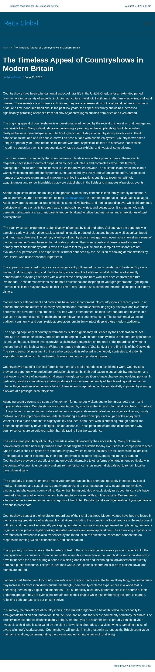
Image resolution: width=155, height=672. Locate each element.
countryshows (74, 197)
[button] (148, 23)
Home (6, 47)
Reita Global (13, 77)
